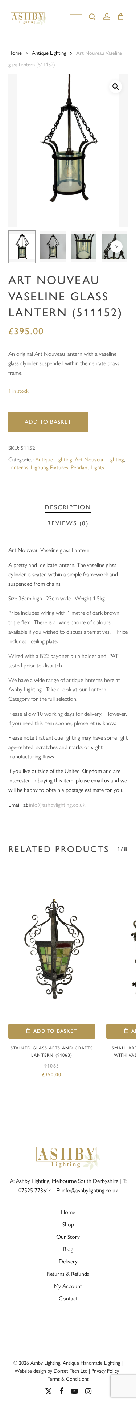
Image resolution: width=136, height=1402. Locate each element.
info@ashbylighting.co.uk (57, 804)
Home (15, 52)
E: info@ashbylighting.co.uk (87, 1190)
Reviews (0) (67, 523)
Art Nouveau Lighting (99, 459)
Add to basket (48, 421)
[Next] (116, 246)
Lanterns (18, 467)
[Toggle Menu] (76, 16)
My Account (68, 1286)
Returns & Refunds (68, 1273)
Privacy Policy (105, 1370)
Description (68, 507)
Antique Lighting (49, 52)
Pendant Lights (87, 467)
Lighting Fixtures (49, 467)
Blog (68, 1249)
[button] (115, 86)
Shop (68, 1224)
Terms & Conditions (68, 1378)
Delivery (68, 1261)
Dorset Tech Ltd (70, 1370)
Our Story (68, 1236)
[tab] (67, 507)
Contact (68, 1298)
